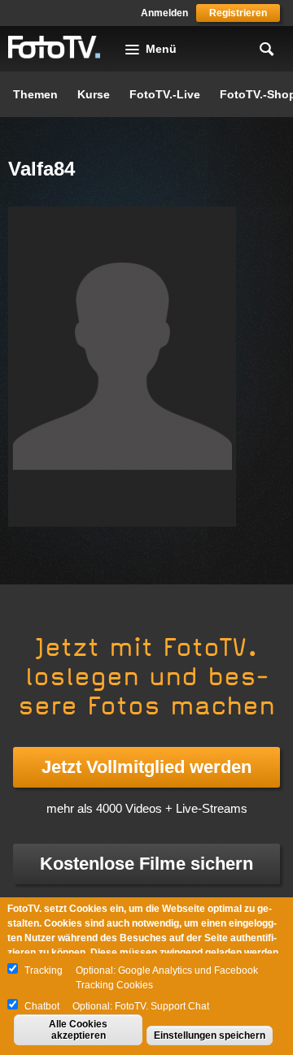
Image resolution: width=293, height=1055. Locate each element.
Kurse (93, 94)
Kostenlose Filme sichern (146, 863)
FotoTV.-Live (164, 94)
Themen (35, 94)
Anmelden (164, 13)
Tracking (43, 970)
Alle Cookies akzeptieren (78, 1029)
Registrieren (238, 13)
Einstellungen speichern (209, 1035)
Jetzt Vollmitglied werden (146, 767)
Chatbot (41, 1006)
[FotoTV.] (54, 48)
